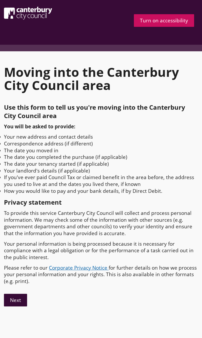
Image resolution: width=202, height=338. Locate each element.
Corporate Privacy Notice (79, 267)
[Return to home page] (48, 13)
